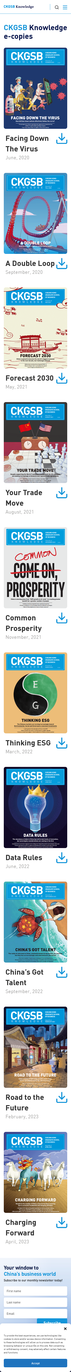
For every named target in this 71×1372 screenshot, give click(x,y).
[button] (65, 1328)
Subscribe (52, 1322)
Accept (35, 1363)
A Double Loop (30, 262)
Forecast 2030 (29, 377)
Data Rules (23, 857)
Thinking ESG (28, 742)
